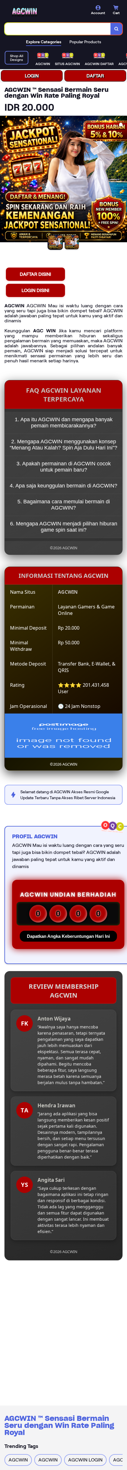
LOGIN (32, 75)
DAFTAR (95, 75)
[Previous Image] (4, 179)
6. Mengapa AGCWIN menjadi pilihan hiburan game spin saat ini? (63, 527)
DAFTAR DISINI (35, 274)
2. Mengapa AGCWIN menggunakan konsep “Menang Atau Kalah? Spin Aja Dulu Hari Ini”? (63, 445)
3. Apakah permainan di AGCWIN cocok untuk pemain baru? (64, 467)
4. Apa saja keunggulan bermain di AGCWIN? (63, 486)
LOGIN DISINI (35, 290)
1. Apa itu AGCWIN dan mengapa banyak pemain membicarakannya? (64, 423)
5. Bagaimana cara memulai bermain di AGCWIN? (63, 505)
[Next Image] (122, 179)
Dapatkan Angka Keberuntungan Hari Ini (68, 936)
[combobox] (58, 29)
